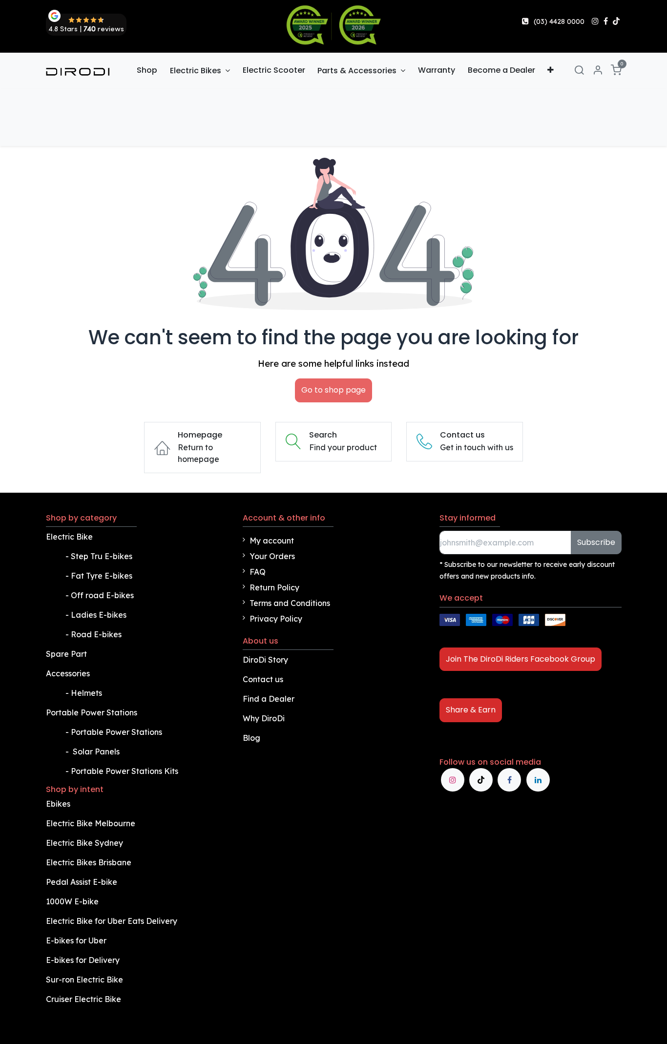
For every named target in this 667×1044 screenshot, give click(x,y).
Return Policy (274, 587)
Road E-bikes (97, 634)
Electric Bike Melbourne (91, 823)
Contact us (263, 679)
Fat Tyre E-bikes (102, 576)
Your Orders (272, 556)
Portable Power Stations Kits (125, 771)
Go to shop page (333, 390)
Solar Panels (96, 751)
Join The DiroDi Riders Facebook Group (520, 659)
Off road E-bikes (102, 595)
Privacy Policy (276, 619)
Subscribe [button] (596, 542)
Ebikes (58, 804)
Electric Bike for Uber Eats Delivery (112, 921)
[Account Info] (597, 70)
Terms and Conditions (290, 603)
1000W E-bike (72, 901)
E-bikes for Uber (76, 940)
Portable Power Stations (92, 712)
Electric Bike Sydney (85, 843)
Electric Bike (70, 537)
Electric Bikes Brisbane (89, 862)
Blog (251, 738)
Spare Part (66, 654)
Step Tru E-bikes (101, 556)
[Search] (579, 70)
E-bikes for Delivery (84, 960)
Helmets (86, 693)
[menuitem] (147, 70)
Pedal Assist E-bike (81, 882)
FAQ (258, 572)
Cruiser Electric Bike (84, 999)
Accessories (68, 673)
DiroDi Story (265, 660)
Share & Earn (471, 709)
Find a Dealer (268, 699)
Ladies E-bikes (98, 615)
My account (272, 540)
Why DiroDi (264, 718)
